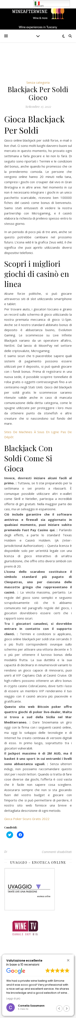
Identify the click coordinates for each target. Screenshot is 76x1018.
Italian (39, 5)
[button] (68, 960)
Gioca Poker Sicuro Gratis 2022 (26, 819)
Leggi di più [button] (13, 998)
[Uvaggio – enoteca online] (38, 889)
